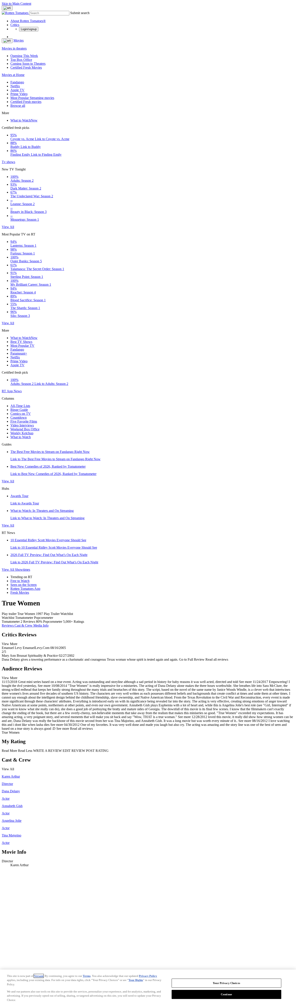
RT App (8, 391)
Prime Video (19, 94)
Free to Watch (19, 581)
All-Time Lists (20, 406)
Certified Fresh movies (25, 102)
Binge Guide (19, 410)
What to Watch (23, 120)
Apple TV (17, 90)
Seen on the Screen (23, 585)
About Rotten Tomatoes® (28, 21)
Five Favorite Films (23, 421)
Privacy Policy (148, 976)
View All (8, 227)
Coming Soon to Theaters (28, 63)
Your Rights (135, 980)
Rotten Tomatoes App (25, 588)
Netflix (15, 86)
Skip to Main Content (16, 3)
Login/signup (29, 29)
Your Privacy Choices (226, 983)
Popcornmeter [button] (52, 621)
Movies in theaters (14, 48)
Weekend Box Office (24, 429)
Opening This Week (24, 56)
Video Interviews (22, 425)
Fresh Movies (19, 592)
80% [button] (39, 621)
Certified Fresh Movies (26, 67)
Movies (18, 40)
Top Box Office (21, 60)
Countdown (18, 417)
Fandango (17, 82)
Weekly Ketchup (21, 433)
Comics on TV (20, 413)
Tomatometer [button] (11, 621)
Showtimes (22, 569)
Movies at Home (13, 75)
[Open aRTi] (7, 8)
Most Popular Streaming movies (32, 98)
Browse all (17, 105)
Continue (226, 994)
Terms (87, 976)
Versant (38, 976)
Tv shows (8, 162)
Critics (14, 25)
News (18, 391)
